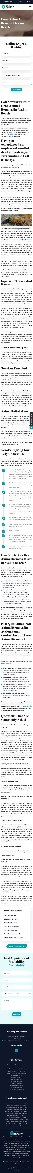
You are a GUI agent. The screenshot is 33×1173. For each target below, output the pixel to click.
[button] (16, 993)
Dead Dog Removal (16, 1079)
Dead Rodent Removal (12, 934)
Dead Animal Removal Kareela (16, 1109)
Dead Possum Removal (12, 926)
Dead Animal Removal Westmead (16, 1124)
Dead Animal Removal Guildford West (16, 1120)
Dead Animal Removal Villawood (16, 1117)
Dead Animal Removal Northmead (16, 1122)
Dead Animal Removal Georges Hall (16, 1113)
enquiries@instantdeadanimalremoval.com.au (17, 1041)
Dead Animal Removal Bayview (16, 1105)
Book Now (16, 1014)
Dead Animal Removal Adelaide (16, 1073)
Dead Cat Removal (16, 1077)
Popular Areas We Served (16, 946)
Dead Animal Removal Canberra (16, 1067)
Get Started (17, 89)
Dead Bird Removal (10, 915)
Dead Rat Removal (10, 930)
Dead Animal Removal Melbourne (16, 1069)
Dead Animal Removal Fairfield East (16, 1115)
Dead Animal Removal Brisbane (16, 1065)
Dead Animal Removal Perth (16, 1071)
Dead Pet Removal (10, 923)
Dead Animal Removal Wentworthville (16, 1103)
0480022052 (9, 2)
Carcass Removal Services (13, 938)
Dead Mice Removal (11, 919)
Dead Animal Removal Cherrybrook (16, 1126)
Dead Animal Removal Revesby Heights (16, 1111)
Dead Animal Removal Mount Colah (16, 1107)
